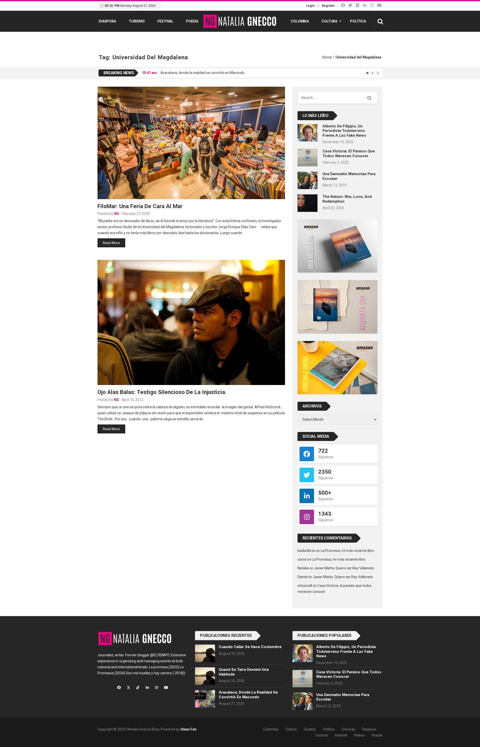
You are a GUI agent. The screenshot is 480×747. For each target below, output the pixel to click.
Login (310, 5)
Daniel (302, 577)
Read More (111, 243)
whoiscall (305, 586)
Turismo (137, 21)
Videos (359, 735)
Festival (165, 21)
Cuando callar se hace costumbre (250, 647)
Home (327, 57)
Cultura (329, 21)
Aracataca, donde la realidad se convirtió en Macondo (202, 73)
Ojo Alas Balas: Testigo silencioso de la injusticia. (162, 392)
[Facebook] (343, 5)
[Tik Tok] (357, 5)
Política (358, 21)
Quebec (310, 729)
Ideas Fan (188, 729)
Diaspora (107, 21)
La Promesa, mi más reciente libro (347, 551)
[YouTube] (379, 5)
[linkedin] (365, 5)
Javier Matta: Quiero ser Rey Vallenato (344, 568)
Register (328, 5)
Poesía (192, 21)
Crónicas (348, 729)
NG (116, 214)
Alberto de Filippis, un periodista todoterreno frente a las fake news (344, 131)
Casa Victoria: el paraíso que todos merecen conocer (348, 153)
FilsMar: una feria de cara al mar (140, 206)
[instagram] (372, 5)
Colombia (300, 21)
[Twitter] (350, 5)
